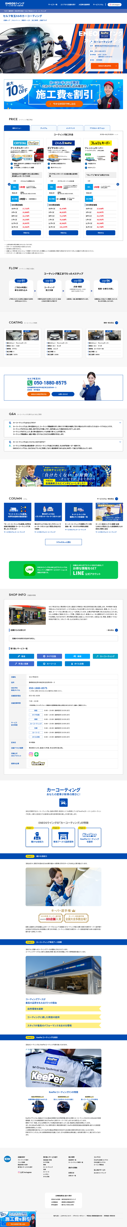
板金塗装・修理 (47, 1160)
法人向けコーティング (100, 1173)
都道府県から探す (23, 1165)
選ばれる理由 (72, 1167)
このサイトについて (66, 1216)
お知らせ (71, 1173)
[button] (117, 184)
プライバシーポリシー (79, 1216)
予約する (26, 233)
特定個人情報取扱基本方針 (94, 1216)
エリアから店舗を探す (68, 4)
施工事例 (35, 20)
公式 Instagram (116, 4)
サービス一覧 (52, 4)
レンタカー (46, 1174)
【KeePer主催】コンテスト (101, 1160)
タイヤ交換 (46, 1162)
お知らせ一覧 (72, 1175)
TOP (5, 11)
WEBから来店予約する (38, 394)
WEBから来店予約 (104, 66)
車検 (44, 1165)
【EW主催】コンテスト (100, 1162)
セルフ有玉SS (29, 11)
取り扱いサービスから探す (25, 1167)
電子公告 (56, 1216)
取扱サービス (26, 20)
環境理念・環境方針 (109, 1216)
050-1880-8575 (50, 383)
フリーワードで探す (23, 1160)
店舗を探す (21, 1157)
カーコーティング (48, 1167)
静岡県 (11, 11)
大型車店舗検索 (84, 4)
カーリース (46, 1172)
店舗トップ (7, 20)
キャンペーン (16, 20)
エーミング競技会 (99, 1165)
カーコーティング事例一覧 (75, 1162)
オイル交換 (46, 1176)
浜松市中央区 (19, 11)
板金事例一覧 (72, 1160)
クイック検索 (21, 1162)
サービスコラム (98, 4)
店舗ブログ (43, 20)
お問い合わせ (63, 394)
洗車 (44, 1169)
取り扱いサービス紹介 (50, 1157)
